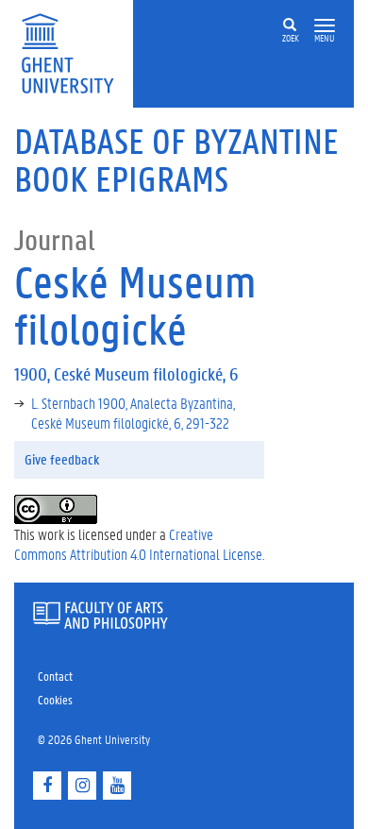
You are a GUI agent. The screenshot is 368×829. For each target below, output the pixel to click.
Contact (55, 676)
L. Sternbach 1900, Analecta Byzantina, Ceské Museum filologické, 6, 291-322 (133, 412)
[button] (324, 26)
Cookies (55, 699)
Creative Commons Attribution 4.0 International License (138, 544)
